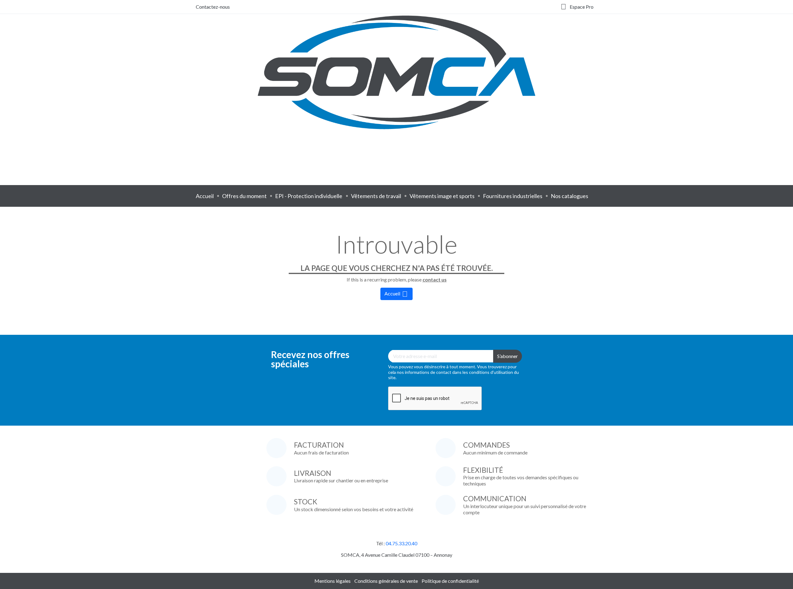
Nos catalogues (569, 196)
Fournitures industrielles (512, 196)
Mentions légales (332, 581)
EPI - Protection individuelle (308, 196)
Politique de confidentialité (450, 581)
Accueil (205, 196)
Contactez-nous (213, 7)
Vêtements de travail (376, 196)
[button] (577, 6)
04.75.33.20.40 (401, 543)
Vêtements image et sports (442, 196)
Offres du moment (244, 196)
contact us (435, 279)
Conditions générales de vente (386, 581)
